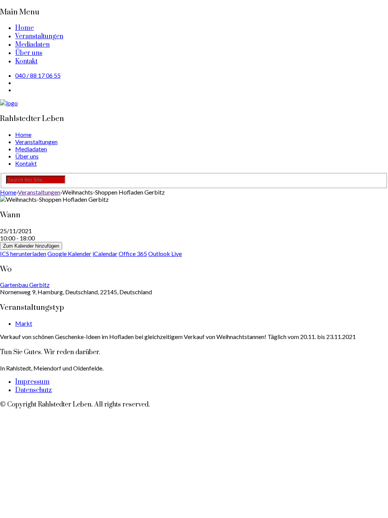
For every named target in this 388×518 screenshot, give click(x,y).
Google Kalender (69, 253)
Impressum (32, 382)
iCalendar (104, 253)
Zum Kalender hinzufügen (31, 246)
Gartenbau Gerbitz (25, 284)
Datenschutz (33, 390)
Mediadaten (32, 45)
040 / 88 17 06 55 (38, 75)
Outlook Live (165, 253)
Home (24, 28)
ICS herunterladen (23, 253)
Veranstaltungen (39, 36)
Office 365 (133, 253)
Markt (23, 323)
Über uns (28, 53)
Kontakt (26, 61)
